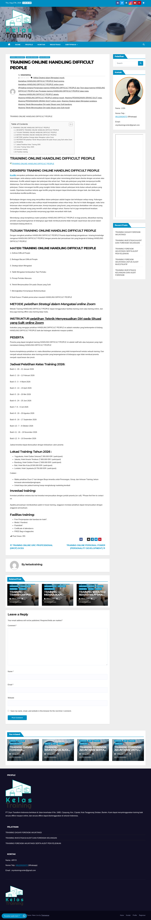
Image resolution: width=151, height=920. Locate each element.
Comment (12, 625)
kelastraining (26, 75)
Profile (29, 45)
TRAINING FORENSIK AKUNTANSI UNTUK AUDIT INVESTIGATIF (127, 262)
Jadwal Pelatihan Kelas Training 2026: (28, 144)
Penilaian (100, 586)
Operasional (14, 586)
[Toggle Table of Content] (69, 124)
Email (10, 685)
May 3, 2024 (51, 754)
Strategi (98, 589)
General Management (17, 57)
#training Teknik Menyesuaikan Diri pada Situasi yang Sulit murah (44, 108)
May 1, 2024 (86, 754)
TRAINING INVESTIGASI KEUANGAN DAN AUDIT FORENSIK (125, 272)
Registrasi (55, 45)
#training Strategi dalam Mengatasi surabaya (79, 101)
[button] (144, 44)
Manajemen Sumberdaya (87, 586)
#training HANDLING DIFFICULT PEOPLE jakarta (39, 94)
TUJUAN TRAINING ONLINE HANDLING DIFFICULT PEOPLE (36, 132)
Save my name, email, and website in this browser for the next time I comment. (41, 711)
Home (17, 45)
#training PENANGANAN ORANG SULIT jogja (83, 98)
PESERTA (19, 142)
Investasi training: (22, 149)
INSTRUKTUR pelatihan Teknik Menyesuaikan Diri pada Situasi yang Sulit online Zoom (44, 140)
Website (11, 698)
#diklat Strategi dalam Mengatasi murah (48, 78)
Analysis (48, 743)
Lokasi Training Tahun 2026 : (25, 147)
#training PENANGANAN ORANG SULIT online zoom (39, 101)
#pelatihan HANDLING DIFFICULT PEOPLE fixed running (41, 81)
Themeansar (45, 915)
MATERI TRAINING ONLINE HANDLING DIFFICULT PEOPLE (36, 135)
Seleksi (91, 589)
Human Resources (32, 57)
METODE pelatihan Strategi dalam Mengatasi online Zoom (35, 137)
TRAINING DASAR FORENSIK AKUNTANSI (20, 750)
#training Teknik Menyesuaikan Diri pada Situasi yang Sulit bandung (45, 104)
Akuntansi (83, 740)
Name (11, 671)
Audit (54, 743)
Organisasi (61, 586)
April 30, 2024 (122, 754)
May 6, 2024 (16, 754)
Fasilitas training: (22, 152)
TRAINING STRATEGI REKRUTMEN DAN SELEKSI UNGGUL (92, 594)
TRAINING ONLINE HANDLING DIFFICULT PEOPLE (31, 127)
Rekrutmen (13, 589)
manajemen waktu (50, 586)
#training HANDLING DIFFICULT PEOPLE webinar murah (41, 98)
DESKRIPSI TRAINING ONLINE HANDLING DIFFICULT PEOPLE (37, 130)
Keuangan (21, 740)
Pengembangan (25, 586)
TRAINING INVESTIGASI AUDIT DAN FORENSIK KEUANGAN (57, 751)
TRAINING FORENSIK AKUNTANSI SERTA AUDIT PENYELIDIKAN (126, 251)
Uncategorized (44, 57)
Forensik (13, 740)
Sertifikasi (71, 45)
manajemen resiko (16, 743)
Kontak (41, 45)
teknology (22, 589)
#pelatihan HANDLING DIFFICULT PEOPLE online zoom (40, 84)
